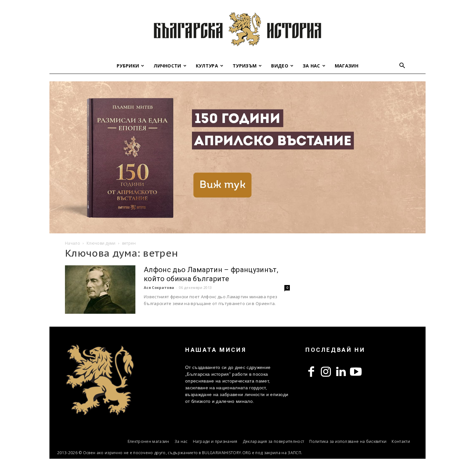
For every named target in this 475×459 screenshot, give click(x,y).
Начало (72, 243)
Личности (167, 66)
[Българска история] (237, 29)
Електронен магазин (148, 441)
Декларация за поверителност (273, 441)
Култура (207, 66)
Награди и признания (215, 441)
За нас (311, 66)
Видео (279, 66)
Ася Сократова (159, 287)
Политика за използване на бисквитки (347, 441)
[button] (402, 66)
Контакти (401, 441)
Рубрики (128, 66)
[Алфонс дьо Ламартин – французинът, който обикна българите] (100, 289)
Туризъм (245, 66)
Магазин (346, 66)
